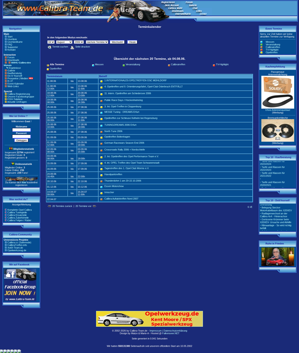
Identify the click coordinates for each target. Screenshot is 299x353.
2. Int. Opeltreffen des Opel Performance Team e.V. (131, 156)
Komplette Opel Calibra (19, 209)
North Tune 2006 (113, 131)
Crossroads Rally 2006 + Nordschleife (124, 149)
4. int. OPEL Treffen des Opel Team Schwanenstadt (131, 162)
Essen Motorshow (114, 186)
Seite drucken (82, 46)
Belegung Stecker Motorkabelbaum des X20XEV (276, 207)
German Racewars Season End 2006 (124, 142)
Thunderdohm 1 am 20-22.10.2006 (122, 180)
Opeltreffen (56, 68)
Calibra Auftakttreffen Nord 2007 (121, 198)
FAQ (9, 44)
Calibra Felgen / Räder (19, 220)
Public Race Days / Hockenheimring (123, 100)
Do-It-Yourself (14, 75)
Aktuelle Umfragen (17, 102)
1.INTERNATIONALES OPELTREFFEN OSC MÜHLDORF (135, 80)
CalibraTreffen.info (17, 245)
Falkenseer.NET (170, 333)
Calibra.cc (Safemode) (19, 242)
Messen (99, 64)
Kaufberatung (14, 73)
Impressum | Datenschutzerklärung (168, 330)
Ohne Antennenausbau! (277, 110)
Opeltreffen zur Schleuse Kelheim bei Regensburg (130, 118)
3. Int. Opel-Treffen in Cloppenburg (122, 106)
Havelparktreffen (113, 174)
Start (9, 36)
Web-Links (13, 86)
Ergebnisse (15, 68)
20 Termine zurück (62, 206)
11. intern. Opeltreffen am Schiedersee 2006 (127, 93)
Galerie (11, 70)
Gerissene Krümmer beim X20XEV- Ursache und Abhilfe (275, 218)
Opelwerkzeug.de (16, 250)
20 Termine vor (83, 206)
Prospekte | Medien (17, 78)
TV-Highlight (222, 64)
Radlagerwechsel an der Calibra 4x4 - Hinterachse (273, 212)
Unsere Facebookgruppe (20, 96)
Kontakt (11, 49)
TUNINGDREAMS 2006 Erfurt (120, 125)
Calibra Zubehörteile (18, 217)
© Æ (250, 207)
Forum (10, 57)
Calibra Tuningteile (17, 212)
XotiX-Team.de (15, 247)
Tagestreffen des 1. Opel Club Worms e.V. (126, 168)
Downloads (13, 60)
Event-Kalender (15, 83)
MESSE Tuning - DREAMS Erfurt (121, 112)
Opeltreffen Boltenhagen (117, 136)
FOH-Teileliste (15, 99)
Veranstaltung (133, 64)
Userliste (12, 39)
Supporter (12, 47)
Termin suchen (60, 46)
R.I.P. (10, 81)
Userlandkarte (15, 42)
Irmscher (109, 192)
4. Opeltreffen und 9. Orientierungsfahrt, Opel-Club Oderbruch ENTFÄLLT (143, 86)
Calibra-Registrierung (18, 94)
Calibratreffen (178, 64)
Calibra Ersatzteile (17, 215)
